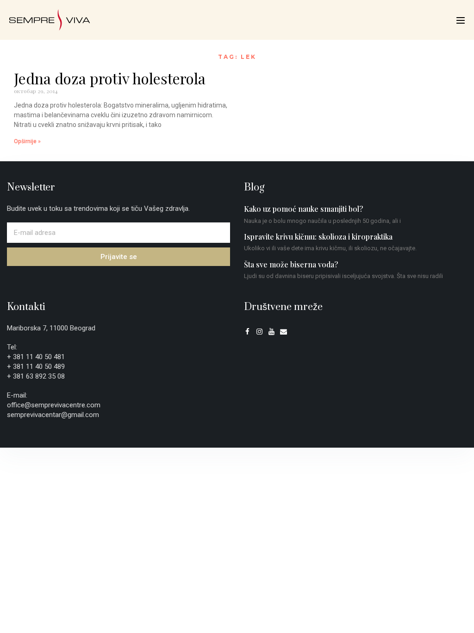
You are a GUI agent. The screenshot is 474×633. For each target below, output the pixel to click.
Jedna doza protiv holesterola (110, 78)
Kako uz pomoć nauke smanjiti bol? (303, 209)
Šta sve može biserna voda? (291, 264)
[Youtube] (271, 331)
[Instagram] (259, 331)
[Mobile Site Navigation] (460, 20)
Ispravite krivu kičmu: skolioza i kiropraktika (318, 236)
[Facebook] (247, 331)
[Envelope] (283, 331)
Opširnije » (27, 141)
